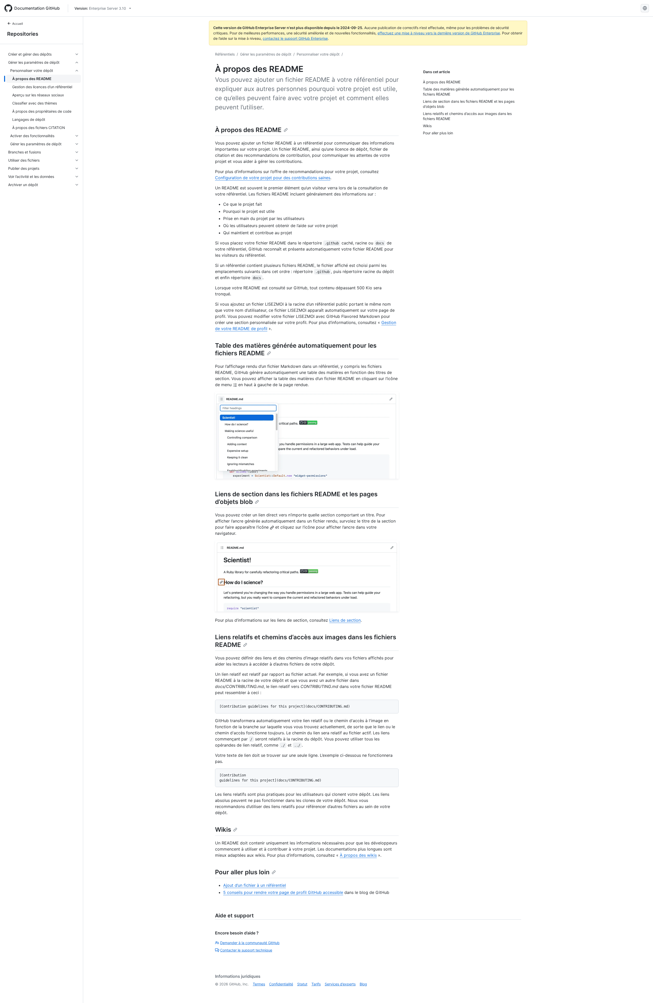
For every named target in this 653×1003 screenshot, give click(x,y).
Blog (363, 984)
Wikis (223, 829)
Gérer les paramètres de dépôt (265, 54)
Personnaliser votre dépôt (318, 54)
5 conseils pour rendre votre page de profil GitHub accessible (283, 892)
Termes (259, 984)
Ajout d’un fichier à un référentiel (254, 885)
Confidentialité (281, 984)
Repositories (22, 34)
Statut (302, 984)
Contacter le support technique (246, 950)
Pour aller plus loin (242, 872)
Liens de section (345, 620)
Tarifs (316, 984)
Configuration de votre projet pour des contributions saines (272, 177)
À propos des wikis (358, 855)
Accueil (17, 23)
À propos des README (248, 130)
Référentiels (225, 54)
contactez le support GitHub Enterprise (295, 38)
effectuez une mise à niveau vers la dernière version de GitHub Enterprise (439, 33)
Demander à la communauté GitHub (250, 943)
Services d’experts (340, 984)
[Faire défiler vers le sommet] (642, 992)
